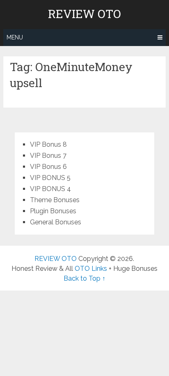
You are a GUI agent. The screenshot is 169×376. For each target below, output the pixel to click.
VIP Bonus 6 (48, 167)
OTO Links (92, 268)
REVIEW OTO (84, 14)
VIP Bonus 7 (48, 155)
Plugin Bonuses (53, 211)
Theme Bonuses (55, 200)
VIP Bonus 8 (48, 144)
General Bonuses (55, 222)
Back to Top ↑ (84, 278)
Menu (15, 37)
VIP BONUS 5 (50, 178)
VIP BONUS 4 (50, 189)
